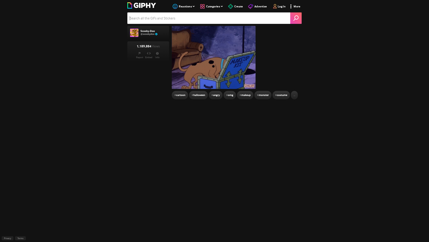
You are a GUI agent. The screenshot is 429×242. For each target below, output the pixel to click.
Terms (20, 238)
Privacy (7, 238)
